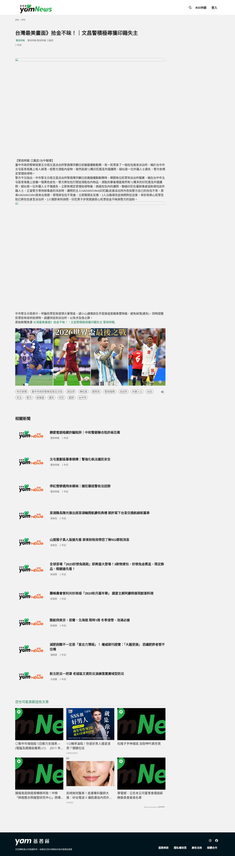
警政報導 (110, 391)
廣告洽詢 (197, 847)
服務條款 (163, 847)
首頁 (17, 20)
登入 (214, 8)
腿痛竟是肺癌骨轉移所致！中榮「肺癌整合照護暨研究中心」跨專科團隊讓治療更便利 (38, 795)
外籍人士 (137, 391)
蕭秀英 (96, 391)
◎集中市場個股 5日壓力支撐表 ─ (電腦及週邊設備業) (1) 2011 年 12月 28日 (38, 746)
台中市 (82, 397)
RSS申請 (201, 8)
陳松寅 (83, 391)
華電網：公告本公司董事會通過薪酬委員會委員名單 (140, 795)
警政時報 (20, 40)
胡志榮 (71, 391)
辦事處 (40, 397)
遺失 (51, 397)
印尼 (61, 397)
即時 (23, 20)
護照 (71, 397)
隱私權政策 (180, 847)
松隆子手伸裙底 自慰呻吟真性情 (139, 744)
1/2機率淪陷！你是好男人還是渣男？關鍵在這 (88, 746)
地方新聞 (22, 391)
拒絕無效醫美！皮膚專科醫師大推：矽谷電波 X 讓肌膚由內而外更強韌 (89, 795)
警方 (29, 397)
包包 (149, 391)
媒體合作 (212, 847)
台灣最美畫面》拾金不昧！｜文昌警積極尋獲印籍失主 (67, 322)
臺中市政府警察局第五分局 (47, 391)
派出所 (123, 391)
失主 (19, 397)
